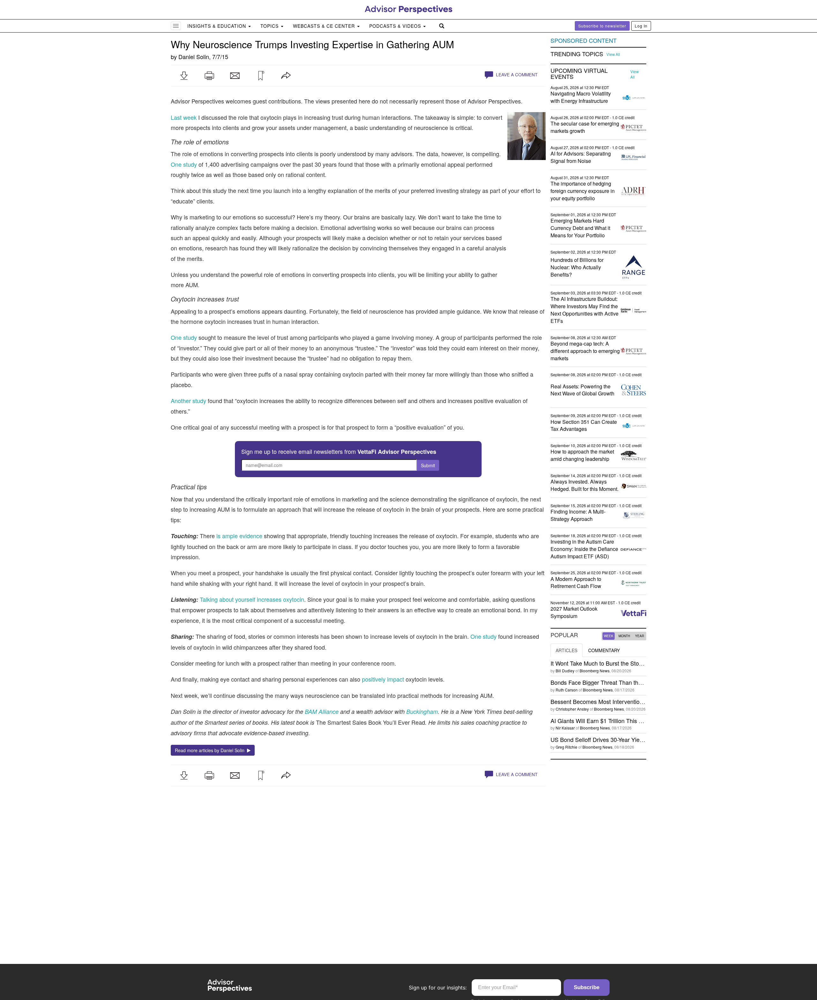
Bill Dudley (565, 670)
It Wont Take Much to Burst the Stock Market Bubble (617, 663)
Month (624, 636)
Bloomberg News (595, 670)
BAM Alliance (322, 711)
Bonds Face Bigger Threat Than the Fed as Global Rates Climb (631, 682)
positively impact (383, 679)
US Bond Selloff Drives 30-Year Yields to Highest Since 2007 (628, 739)
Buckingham (422, 711)
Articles (566, 650)
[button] (184, 75)
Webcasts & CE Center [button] (324, 26)
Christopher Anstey (572, 709)
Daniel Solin (193, 56)
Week (608, 636)
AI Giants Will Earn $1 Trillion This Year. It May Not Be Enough (630, 720)
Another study (188, 400)
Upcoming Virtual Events (579, 73)
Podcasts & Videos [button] (396, 26)
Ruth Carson (567, 689)
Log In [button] (641, 25)
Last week (184, 117)
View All (613, 54)
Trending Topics (577, 54)
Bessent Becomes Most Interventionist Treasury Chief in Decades (634, 701)
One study (184, 164)
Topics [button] (270, 26)
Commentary (604, 650)
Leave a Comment (516, 75)
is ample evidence (239, 535)
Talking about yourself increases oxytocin (252, 599)
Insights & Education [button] (217, 26)
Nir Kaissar (565, 727)
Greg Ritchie (566, 747)
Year (639, 636)
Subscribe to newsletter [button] (602, 25)
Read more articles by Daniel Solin (211, 750)
